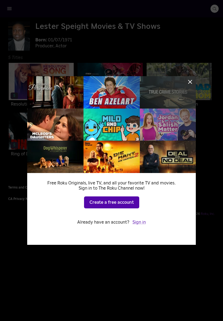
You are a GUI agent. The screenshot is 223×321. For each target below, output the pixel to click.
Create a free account (111, 202)
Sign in (139, 222)
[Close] (190, 82)
